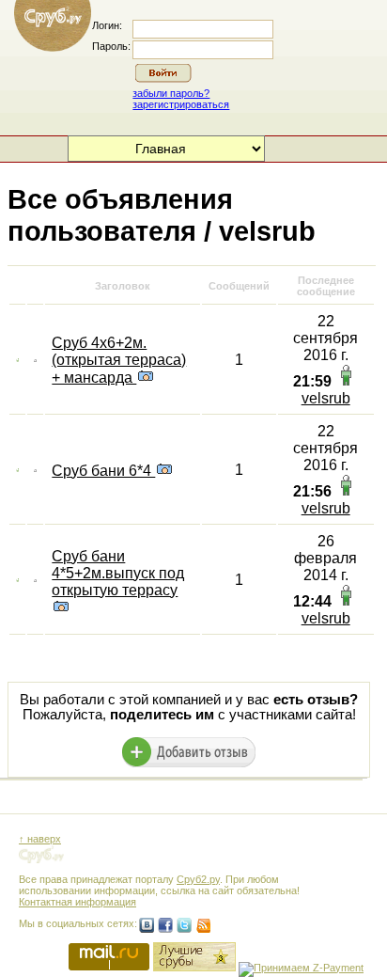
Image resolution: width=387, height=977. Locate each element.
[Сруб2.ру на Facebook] (165, 925)
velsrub (326, 398)
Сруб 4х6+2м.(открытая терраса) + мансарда (119, 360)
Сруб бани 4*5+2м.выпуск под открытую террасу (118, 573)
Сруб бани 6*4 (103, 471)
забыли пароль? (170, 93)
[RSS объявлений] (202, 925)
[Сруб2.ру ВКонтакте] (146, 925)
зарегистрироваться (180, 104)
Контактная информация (77, 901)
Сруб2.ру (198, 879)
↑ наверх (40, 838)
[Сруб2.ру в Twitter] (184, 925)
